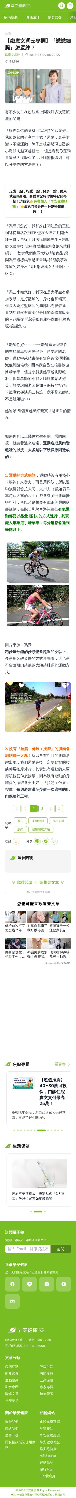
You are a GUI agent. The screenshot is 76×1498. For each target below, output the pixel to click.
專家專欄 (46, 1387)
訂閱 (60, 1249)
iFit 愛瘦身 (48, 1476)
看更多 (60, 1064)
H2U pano (48, 1455)
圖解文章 (12, 1394)
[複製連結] (54, 841)
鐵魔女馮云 (12, 54)
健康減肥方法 (41, 829)
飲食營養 (12, 1373)
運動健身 (12, 1380)
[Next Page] (50, 808)
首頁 (8, 33)
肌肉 (20, 829)
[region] (38, 201)
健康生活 (46, 1366)
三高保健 (46, 1380)
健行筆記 (46, 1469)
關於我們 (12, 1422)
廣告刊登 (12, 1435)
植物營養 (46, 1394)
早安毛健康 (48, 1449)
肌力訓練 (59, 821)
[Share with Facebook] (45, 841)
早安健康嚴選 (50, 1435)
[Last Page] (59, 808)
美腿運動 (38, 821)
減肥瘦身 (46, 1373)
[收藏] (16, 841)
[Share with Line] (37, 841)
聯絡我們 (12, 1428)
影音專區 (12, 1387)
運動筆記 (46, 1462)
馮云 (20, 821)
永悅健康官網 (50, 1422)
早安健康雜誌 (50, 1442)
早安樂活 (12, 1400)
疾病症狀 (12, 1366)
